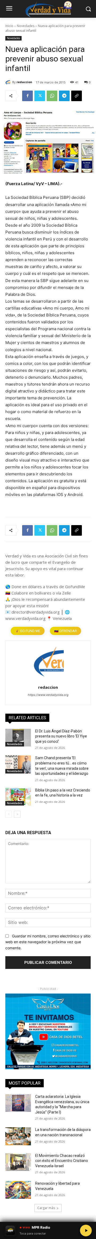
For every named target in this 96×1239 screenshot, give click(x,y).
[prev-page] (8, 814)
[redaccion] (8, 82)
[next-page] (17, 814)
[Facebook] (27, 96)
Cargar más (46, 1208)
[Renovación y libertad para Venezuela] (18, 1190)
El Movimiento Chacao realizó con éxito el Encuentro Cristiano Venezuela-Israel (61, 1160)
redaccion (24, 82)
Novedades (25, 26)
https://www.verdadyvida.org (48, 695)
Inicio (9, 26)
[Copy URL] (76, 96)
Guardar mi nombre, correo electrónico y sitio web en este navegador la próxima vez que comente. (47, 942)
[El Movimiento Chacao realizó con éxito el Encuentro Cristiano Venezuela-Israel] (18, 1162)
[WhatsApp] (52, 96)
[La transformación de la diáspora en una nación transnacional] (18, 1136)
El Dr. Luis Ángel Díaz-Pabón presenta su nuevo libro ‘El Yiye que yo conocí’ (61, 736)
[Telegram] (64, 96)
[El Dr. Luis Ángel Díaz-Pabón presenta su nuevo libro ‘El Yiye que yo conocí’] (18, 737)
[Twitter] (39, 96)
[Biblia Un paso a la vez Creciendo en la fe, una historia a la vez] (18, 797)
